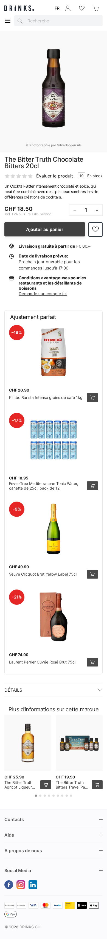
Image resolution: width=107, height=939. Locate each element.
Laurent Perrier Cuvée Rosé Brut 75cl (42, 662)
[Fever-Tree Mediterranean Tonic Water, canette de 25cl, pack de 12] (53, 440)
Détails (13, 690)
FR (57, 8)
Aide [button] (9, 835)
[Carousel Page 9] (71, 796)
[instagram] (20, 884)
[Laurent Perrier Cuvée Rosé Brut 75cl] (53, 617)
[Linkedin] (33, 884)
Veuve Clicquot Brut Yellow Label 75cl (43, 574)
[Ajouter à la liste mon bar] (95, 229)
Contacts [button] (14, 819)
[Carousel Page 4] (49, 796)
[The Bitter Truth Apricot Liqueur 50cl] (27, 743)
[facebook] (8, 884)
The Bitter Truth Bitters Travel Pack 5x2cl (72, 787)
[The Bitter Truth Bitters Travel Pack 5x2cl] (79, 743)
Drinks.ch (29, 927)
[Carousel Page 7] (62, 796)
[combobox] (58, 20)
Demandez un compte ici (43, 293)
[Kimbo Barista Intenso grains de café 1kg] (53, 352)
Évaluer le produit (54, 176)
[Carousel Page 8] (67, 796)
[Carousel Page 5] (53, 796)
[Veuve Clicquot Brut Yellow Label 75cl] (53, 529)
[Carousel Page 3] (45, 796)
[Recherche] (20, 20)
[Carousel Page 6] (58, 796)
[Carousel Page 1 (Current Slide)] (36, 796)
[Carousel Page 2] (40, 796)
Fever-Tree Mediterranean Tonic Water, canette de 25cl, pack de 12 (43, 486)
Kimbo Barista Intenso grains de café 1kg (46, 397)
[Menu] (7, 20)
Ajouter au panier (44, 229)
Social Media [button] (17, 870)
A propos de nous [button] (23, 850)
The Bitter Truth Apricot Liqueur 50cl (18, 787)
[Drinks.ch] (19, 8)
